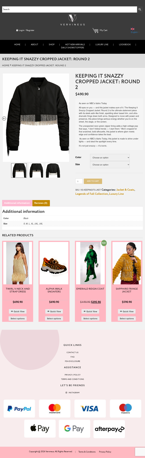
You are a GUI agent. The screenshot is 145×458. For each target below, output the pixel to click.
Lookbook (125, 45)
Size (77, 164)
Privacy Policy (105, 452)
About (34, 45)
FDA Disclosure (72, 361)
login (21, 30)
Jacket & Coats (125, 189)
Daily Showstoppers (72, 48)
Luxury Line (101, 45)
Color (78, 157)
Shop (52, 45)
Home (17, 45)
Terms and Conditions (72, 379)
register (30, 30)
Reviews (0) (40, 203)
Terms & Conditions (87, 452)
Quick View (19, 311)
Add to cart (93, 181)
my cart (103, 30)
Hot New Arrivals (75, 45)
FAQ (72, 357)
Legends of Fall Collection (91, 194)
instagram (74, 393)
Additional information (17, 203)
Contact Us (72, 353)
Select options (18, 318)
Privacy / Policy (72, 375)
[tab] (16, 203)
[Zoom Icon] (36, 118)
